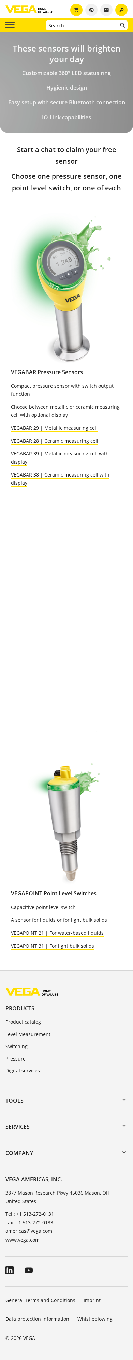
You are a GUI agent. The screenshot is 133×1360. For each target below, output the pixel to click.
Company (19, 1153)
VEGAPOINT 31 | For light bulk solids (52, 945)
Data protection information (37, 1319)
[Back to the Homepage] (31, 991)
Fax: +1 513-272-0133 (29, 1222)
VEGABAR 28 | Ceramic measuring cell (54, 441)
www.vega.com (22, 1240)
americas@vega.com (28, 1231)
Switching (16, 1046)
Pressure (15, 1058)
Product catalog (23, 1022)
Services (17, 1126)
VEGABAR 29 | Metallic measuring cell (54, 428)
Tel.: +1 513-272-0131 (29, 1214)
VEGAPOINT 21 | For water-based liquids (57, 933)
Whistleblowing (95, 1319)
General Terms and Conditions (40, 1300)
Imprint (92, 1300)
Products (19, 1008)
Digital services (22, 1070)
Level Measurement (27, 1034)
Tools (14, 1101)
